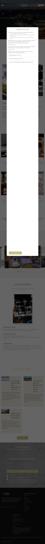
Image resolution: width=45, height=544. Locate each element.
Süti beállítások (29, 253)
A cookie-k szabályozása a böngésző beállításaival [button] (21, 62)
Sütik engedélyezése (15, 253)
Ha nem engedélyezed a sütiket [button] (16, 58)
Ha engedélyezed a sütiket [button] (15, 55)
